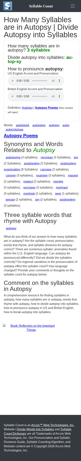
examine (42, 175)
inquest (73, 175)
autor (66, 125)
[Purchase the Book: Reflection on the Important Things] (31, 327)
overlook (29, 193)
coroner (11, 175)
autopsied (22, 125)
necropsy (47, 157)
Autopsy (27, 107)
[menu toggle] (72, 6)
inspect (28, 181)
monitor (58, 181)
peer (58, 193)
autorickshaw (14, 129)
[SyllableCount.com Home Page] (8, 6)
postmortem (32, 163)
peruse (10, 199)
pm (76, 157)
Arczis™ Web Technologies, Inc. (52, 425)
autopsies (38, 125)
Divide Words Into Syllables (35, 429)
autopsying (13, 157)
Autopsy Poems (46, 107)
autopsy (54, 125)
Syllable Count (41, 6)
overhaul (62, 187)
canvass (45, 169)
